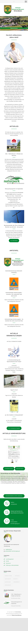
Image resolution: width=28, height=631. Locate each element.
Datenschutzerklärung (16, 615)
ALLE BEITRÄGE (14, 240)
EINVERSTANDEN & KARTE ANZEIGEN (14, 495)
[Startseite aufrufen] (14, 9)
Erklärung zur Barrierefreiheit (12, 565)
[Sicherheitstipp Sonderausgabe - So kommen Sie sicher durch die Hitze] (14, 310)
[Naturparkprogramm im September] (14, 180)
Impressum (8, 563)
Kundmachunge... (9, 575)
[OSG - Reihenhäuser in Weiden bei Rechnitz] (14, 145)
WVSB (7, 561)
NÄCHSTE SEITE (19, 468)
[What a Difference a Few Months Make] (7, 595)
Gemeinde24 (18, 611)
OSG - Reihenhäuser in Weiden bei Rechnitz (16, 595)
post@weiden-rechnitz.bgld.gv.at (12, 551)
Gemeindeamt (8, 578)
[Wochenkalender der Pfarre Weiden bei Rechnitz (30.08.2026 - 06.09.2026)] (14, 216)
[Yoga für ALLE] (14, 381)
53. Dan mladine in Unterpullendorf (14, 414)
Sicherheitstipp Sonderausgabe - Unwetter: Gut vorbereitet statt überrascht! (14, 294)
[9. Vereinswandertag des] (14, 351)
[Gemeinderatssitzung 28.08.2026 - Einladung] (14, 262)
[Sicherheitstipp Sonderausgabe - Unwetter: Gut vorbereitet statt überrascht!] (14, 283)
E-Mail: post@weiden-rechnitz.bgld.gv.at (15, 521)
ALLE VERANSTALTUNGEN (14, 428)
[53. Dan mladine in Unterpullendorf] (14, 406)
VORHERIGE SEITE (9, 468)
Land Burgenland (9, 559)
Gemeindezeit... (8, 585)
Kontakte (15, 578)
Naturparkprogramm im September (14, 188)
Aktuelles (17, 575)
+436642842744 (8, 549)
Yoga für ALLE (14, 389)
